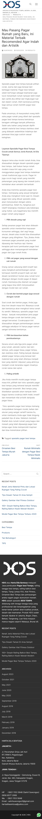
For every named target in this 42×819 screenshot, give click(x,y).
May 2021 (6, 685)
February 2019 (8, 722)
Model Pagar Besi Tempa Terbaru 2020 (19, 514)
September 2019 (9, 701)
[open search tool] (30, 4)
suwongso (7, 50)
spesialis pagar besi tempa (23, 438)
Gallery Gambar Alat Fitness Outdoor (18, 500)
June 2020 (6, 690)
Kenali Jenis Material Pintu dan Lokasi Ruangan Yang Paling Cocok (18, 488)
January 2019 (8, 727)
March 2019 (7, 717)
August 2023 (7, 674)
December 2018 (9, 733)
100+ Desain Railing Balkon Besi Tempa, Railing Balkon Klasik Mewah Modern (19, 507)
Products (31, 50)
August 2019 (7, 706)
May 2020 (6, 695)
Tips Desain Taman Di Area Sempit (17, 495)
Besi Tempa (7, 527)
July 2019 (6, 711)
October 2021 (8, 679)
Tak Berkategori (9, 538)
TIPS (4, 543)
